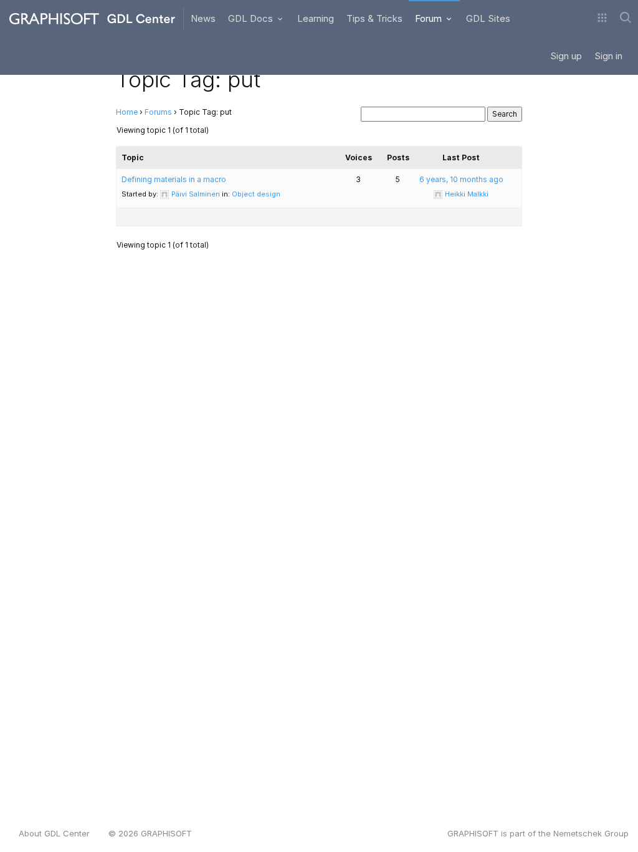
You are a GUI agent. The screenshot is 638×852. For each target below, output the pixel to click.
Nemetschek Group (591, 833)
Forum (429, 18)
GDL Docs (251, 18)
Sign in (608, 56)
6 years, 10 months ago (461, 179)
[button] (602, 18)
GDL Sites (488, 18)
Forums (158, 112)
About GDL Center (54, 833)
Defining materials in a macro (173, 179)
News (203, 18)
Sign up (566, 56)
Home (127, 112)
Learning (315, 18)
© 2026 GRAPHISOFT (150, 833)
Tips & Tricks (374, 18)
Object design (256, 194)
